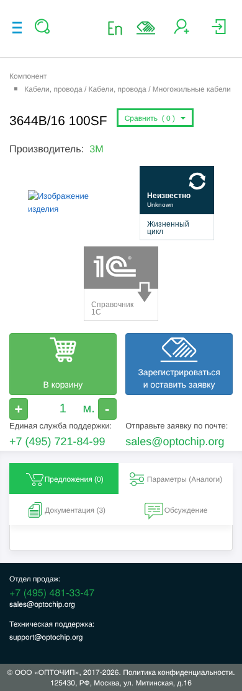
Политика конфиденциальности (178, 672)
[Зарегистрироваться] (181, 31)
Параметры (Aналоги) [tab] (185, 479)
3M (96, 149)
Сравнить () (152, 118)
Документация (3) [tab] (75, 510)
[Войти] (218, 31)
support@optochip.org (46, 637)
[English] (118, 27)
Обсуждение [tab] (186, 510)
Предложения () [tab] (74, 479)
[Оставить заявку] (146, 28)
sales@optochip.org (174, 441)
